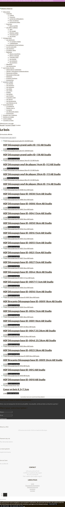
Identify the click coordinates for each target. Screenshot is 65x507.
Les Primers (10, 96)
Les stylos (13, 36)
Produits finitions (11, 78)
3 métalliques (14, 43)
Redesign (9, 52)
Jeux (11, 29)
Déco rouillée (14, 26)
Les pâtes (9, 89)
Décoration (6, 12)
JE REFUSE (4, 506)
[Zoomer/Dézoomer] (0, 499)
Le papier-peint (11, 50)
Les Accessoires (11, 101)
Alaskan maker (14, 33)
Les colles (9, 90)
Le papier (9, 110)
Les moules (13, 59)
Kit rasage (13, 31)
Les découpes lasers (12, 111)
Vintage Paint (7, 38)
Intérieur (9, 13)
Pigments (9, 76)
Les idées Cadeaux (12, 27)
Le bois (8, 92)
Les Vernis (9, 99)
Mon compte (6, 4)
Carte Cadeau (7, 118)
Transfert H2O (14, 57)
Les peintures (10, 40)
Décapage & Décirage (12, 75)
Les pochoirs (10, 48)
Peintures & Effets (12, 73)
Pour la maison (14, 20)
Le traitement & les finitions (15, 45)
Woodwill (9, 64)
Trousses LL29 (14, 34)
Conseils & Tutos (8, 120)
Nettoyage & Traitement (13, 69)
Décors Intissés (14, 55)
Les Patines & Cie (11, 103)
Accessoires (10, 80)
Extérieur (9, 24)
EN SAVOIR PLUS (16, 506)
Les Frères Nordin (8, 68)
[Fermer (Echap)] (5, 499)
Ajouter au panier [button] (13, 149)
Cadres (12, 15)
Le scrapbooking (8, 104)
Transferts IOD (11, 97)
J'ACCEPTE (53, 504)
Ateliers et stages (8, 117)
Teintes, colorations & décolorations (17, 71)
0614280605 (3, 2)
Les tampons (13, 61)
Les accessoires (11, 66)
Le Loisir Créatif (8, 82)
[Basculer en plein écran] (2, 499)
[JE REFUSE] (24, 506)
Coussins (12, 17)
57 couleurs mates (15, 41)
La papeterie (10, 106)
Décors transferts (15, 54)
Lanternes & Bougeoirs (17, 19)
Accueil (2, 125)
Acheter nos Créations (10, 115)
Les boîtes (9, 94)
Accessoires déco (15, 22)
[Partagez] (3, 499)
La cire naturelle (11, 47)
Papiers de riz (10, 108)
